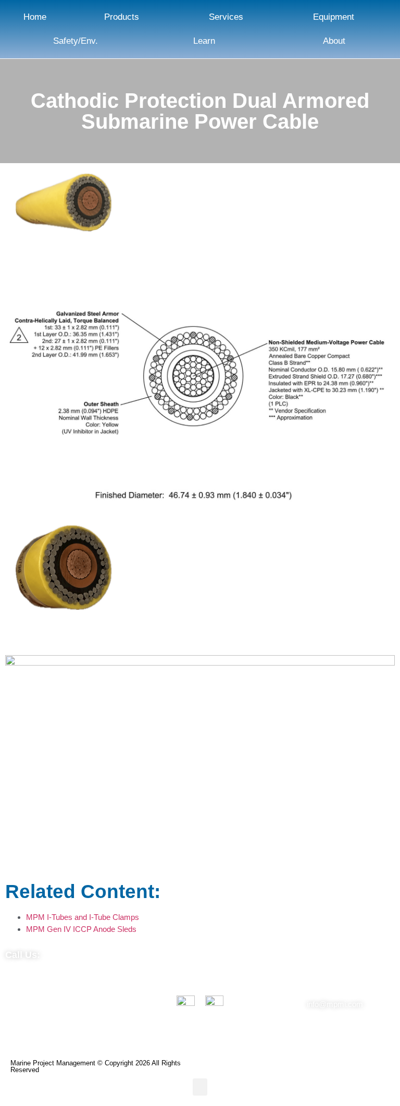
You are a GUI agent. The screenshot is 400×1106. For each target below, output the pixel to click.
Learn (204, 41)
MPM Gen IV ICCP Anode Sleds (81, 929)
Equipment (333, 17)
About (334, 41)
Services (226, 17)
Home (34, 17)
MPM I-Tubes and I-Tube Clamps (82, 917)
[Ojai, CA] (22, 1007)
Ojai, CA (52, 992)
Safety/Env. (75, 41)
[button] (200, 1087)
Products (121, 17)
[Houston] (84, 996)
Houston (123, 986)
